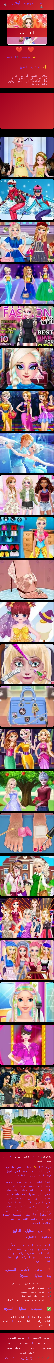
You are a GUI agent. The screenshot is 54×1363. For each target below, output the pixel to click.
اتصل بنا (24, 1343)
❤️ (31, 50)
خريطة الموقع (14, 1348)
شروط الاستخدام (16, 1338)
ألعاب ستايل (23, 1321)
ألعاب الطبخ (17, 1317)
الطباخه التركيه (36, 1287)
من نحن (41, 1343)
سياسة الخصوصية (41, 1338)
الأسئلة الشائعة (27, 1353)
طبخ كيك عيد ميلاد (32, 1296)
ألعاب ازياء (44, 1321)
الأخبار (32, 1348)
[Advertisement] (27, 111)
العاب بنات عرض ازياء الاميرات (25, 1300)
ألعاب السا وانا (41, 1317)
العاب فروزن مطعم (33, 1292)
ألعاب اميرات (22, 1156)
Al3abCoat (44, 1156)
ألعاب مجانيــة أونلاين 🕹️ (27, 5)
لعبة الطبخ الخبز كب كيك (28, 1283)
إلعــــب (27, 32)
